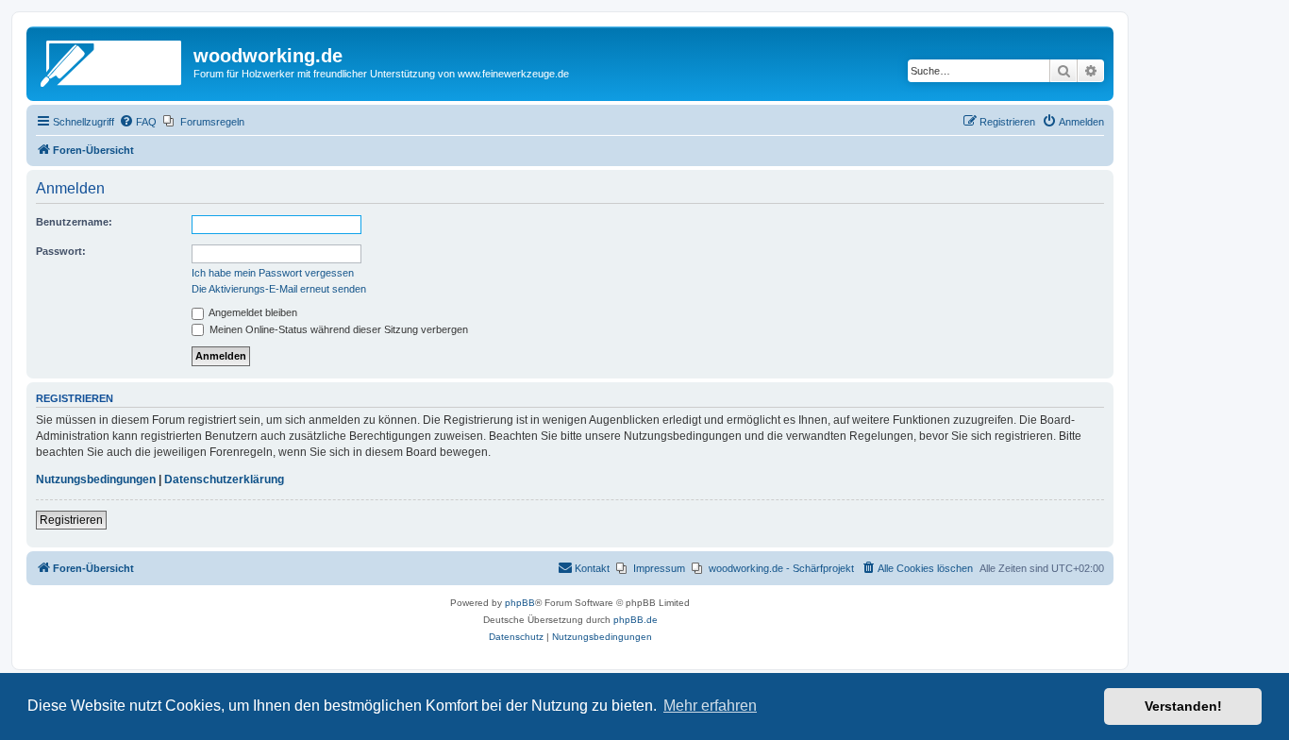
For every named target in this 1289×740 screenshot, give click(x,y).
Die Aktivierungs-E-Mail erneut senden (279, 288)
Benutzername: (74, 221)
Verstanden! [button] (1183, 706)
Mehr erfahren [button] (710, 706)
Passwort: (61, 251)
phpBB (520, 602)
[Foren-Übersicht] (112, 61)
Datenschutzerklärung (224, 479)
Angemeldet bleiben (252, 312)
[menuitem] (138, 121)
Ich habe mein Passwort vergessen (273, 272)
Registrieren (71, 520)
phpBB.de (635, 619)
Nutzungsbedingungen (96, 479)
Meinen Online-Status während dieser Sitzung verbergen (337, 329)
